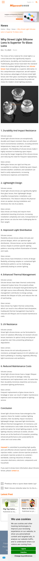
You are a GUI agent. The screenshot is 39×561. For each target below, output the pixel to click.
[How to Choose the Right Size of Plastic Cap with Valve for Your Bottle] (29, 503)
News (14, 29)
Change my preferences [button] (23, 556)
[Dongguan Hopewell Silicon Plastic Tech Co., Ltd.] (19, 5)
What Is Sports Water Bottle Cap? (25, 484)
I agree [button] (23, 549)
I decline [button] (23, 552)
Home (3, 29)
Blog (8, 29)
